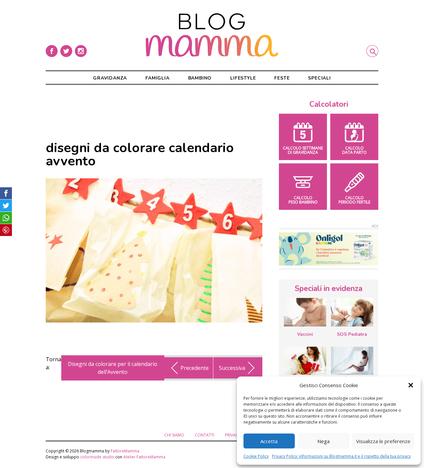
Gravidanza (110, 78)
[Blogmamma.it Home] (212, 35)
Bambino (200, 78)
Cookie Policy (256, 456)
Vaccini (305, 334)
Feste (282, 78)
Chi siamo (174, 435)
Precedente (195, 368)
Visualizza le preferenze (383, 441)
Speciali (319, 78)
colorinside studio (97, 457)
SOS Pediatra (352, 334)
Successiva (232, 368)
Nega (323, 441)
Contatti (204, 435)
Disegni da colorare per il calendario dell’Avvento (112, 368)
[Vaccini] (305, 312)
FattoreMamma (125, 451)
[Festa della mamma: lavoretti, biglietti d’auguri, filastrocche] (305, 361)
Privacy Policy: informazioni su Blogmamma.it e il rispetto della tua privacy (341, 456)
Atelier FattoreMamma (144, 457)
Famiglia (157, 78)
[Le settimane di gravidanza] (352, 361)
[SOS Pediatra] (352, 312)
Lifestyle (243, 78)
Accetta (269, 441)
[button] (410, 385)
